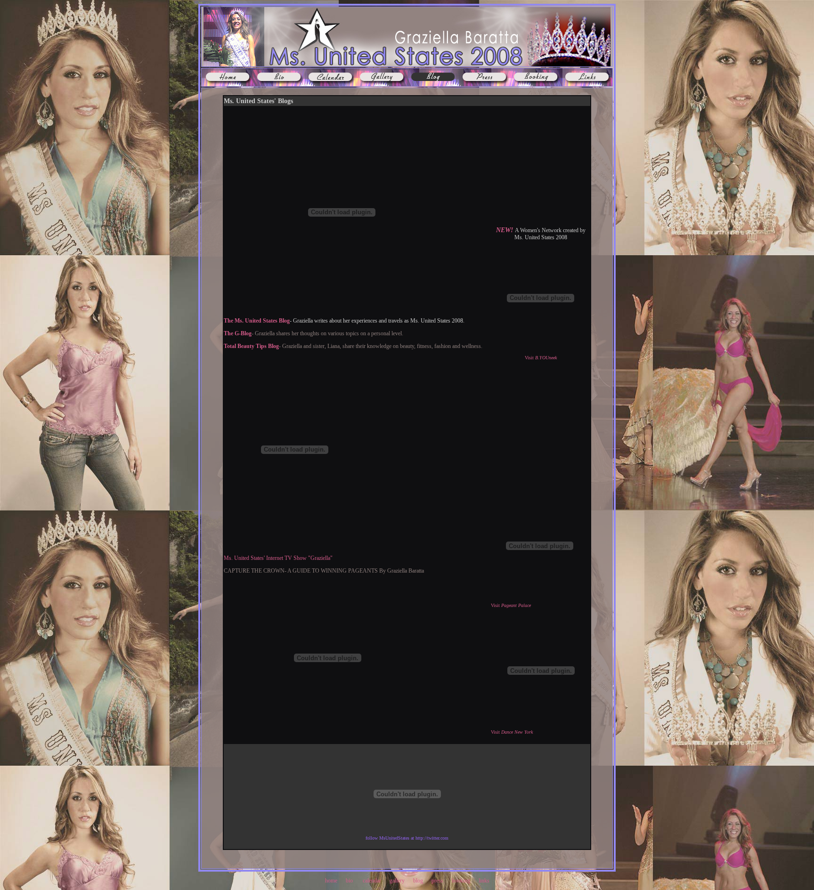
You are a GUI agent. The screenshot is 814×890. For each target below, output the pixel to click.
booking (461, 880)
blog (418, 880)
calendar (372, 880)
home (331, 880)
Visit (541, 357)
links (483, 880)
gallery (397, 880)
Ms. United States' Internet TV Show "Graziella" (278, 558)
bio (349, 880)
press (438, 880)
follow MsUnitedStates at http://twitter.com (407, 838)
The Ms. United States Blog (257, 320)
